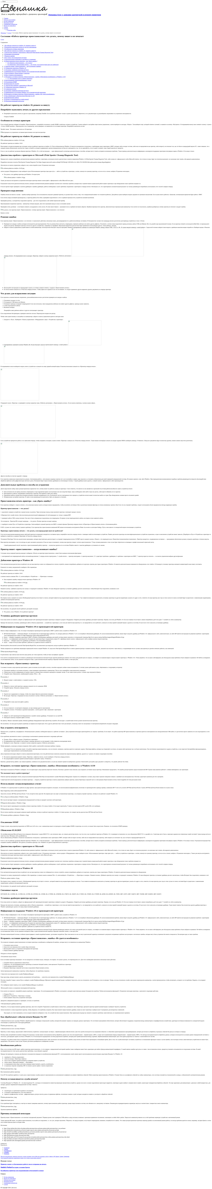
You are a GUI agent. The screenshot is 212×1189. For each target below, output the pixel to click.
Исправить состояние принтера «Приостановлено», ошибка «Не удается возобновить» (29, 94)
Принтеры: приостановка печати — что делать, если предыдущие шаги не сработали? (33, 64)
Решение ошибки (9, 56)
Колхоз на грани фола (10, 25)
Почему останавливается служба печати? (16, 99)
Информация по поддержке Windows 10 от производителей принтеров (25, 71)
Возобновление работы (11, 97)
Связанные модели (10, 89)
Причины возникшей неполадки (14, 101)
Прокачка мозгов (8, 22)
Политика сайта (11, 30)
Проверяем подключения (11, 54)
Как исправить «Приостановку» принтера (16, 73)
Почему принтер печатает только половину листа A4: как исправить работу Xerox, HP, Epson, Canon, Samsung (35, 1156)
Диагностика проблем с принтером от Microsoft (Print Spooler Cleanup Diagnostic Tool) (28, 52)
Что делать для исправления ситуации (15, 57)
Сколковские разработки (10, 24)
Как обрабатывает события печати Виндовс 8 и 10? (19, 96)
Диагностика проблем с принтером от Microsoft (18, 85)
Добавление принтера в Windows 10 (15, 68)
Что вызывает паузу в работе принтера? (19, 78)
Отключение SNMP (10, 82)
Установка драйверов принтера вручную (16, 70)
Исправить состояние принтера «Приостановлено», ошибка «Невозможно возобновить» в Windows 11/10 (35, 77)
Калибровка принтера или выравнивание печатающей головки (22, 1170)
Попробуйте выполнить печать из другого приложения (20, 47)
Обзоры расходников (9, 20)
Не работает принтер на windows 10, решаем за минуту (20, 45)
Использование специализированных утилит (17, 80)
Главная (6, 18)
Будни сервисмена (9, 21)
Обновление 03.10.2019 (11, 83)
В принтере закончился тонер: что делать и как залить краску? (21, 1158)
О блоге (6, 28)
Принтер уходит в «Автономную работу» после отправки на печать (23, 1164)
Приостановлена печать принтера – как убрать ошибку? (20, 61)
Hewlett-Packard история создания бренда (15, 1167)
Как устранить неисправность (13, 75)
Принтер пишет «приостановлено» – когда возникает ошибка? (22, 66)
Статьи (6, 27)
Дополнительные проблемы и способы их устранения (20, 59)
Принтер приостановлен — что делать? (19, 63)
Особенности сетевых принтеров (14, 49)
